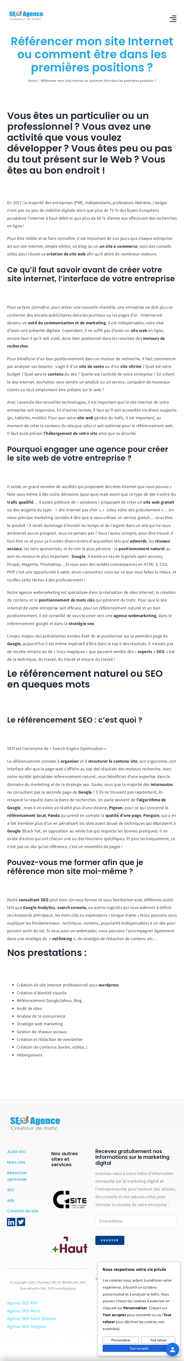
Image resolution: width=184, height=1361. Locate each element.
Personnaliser (120, 1340)
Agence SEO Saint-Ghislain (32, 1318)
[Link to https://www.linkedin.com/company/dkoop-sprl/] (11, 1222)
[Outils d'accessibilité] (172, 1349)
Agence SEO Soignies (26, 1326)
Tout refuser (158, 1340)
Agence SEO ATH (22, 1303)
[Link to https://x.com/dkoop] (21, 1222)
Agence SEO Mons (23, 1311)
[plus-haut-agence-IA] (70, 1230)
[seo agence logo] (34, 1116)
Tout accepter (139, 1348)
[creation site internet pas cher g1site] (70, 1190)
